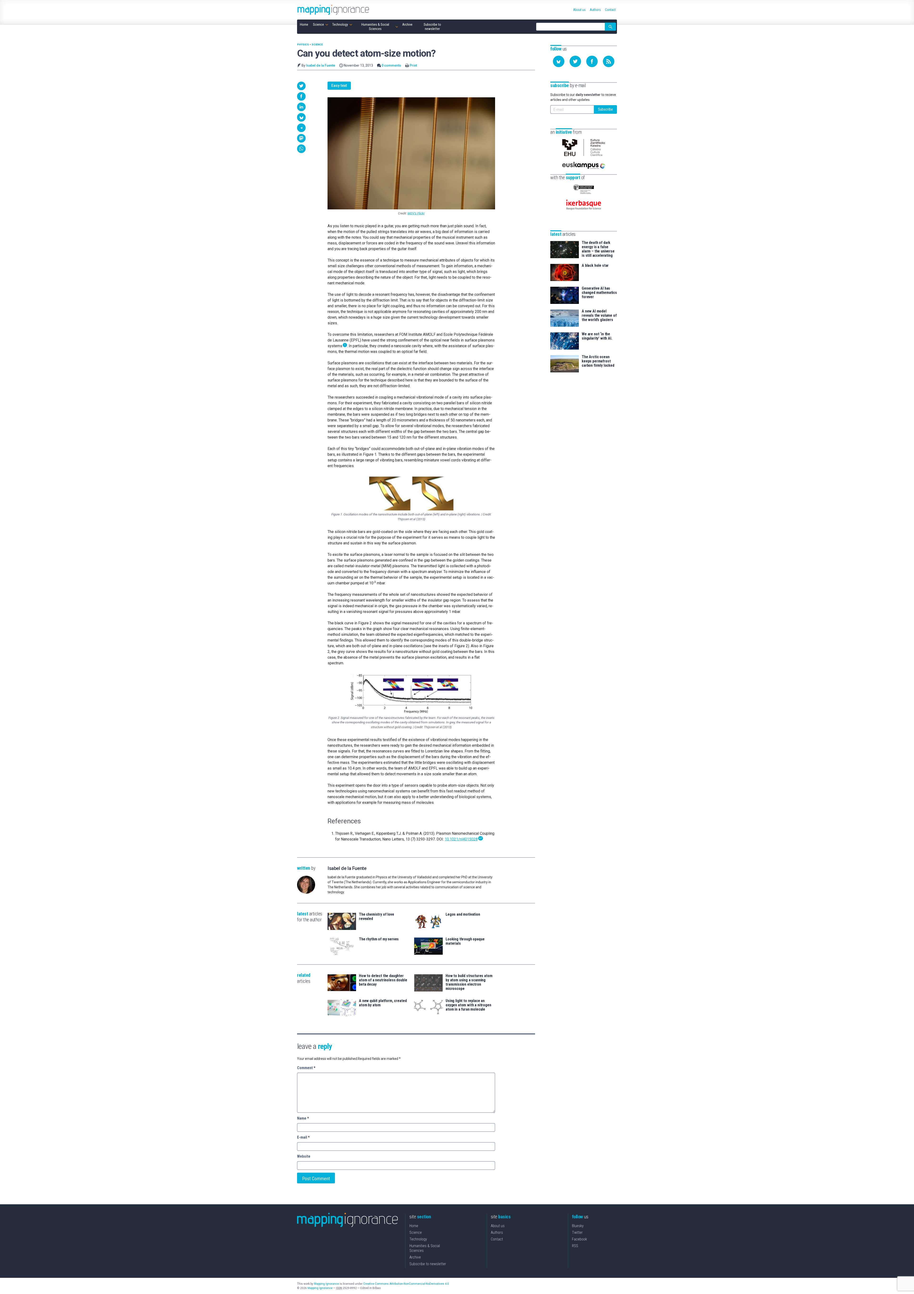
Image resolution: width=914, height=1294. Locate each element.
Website (303, 1156)
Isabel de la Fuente (320, 65)
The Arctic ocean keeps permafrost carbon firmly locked (598, 361)
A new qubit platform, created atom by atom (383, 1003)
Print (413, 65)
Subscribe (605, 109)
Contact (497, 1239)
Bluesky (578, 1226)
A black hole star (595, 265)
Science (317, 44)
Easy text (339, 85)
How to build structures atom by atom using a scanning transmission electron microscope (469, 982)
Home (413, 1226)
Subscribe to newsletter (427, 1264)
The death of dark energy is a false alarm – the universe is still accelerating (598, 249)
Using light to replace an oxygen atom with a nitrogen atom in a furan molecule (468, 1005)
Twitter (577, 1232)
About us (498, 1226)
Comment (306, 1068)
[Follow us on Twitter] (575, 61)
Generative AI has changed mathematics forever (599, 292)
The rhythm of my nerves (379, 939)
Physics (303, 44)
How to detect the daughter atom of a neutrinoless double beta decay (383, 980)
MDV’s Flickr (416, 213)
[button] (301, 86)
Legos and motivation (463, 914)
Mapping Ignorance (326, 1283)
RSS (575, 1246)
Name (303, 1118)
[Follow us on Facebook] (592, 61)
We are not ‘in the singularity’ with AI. (597, 336)
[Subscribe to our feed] (608, 61)
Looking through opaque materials (465, 941)
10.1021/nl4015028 (461, 839)
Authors (497, 1232)
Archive (415, 1257)
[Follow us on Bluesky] (558, 61)
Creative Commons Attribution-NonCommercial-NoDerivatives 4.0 (406, 1283)
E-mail (303, 1137)
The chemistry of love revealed (376, 916)
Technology (418, 1239)
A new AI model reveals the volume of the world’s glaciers (599, 315)
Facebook (579, 1239)
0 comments (391, 65)
